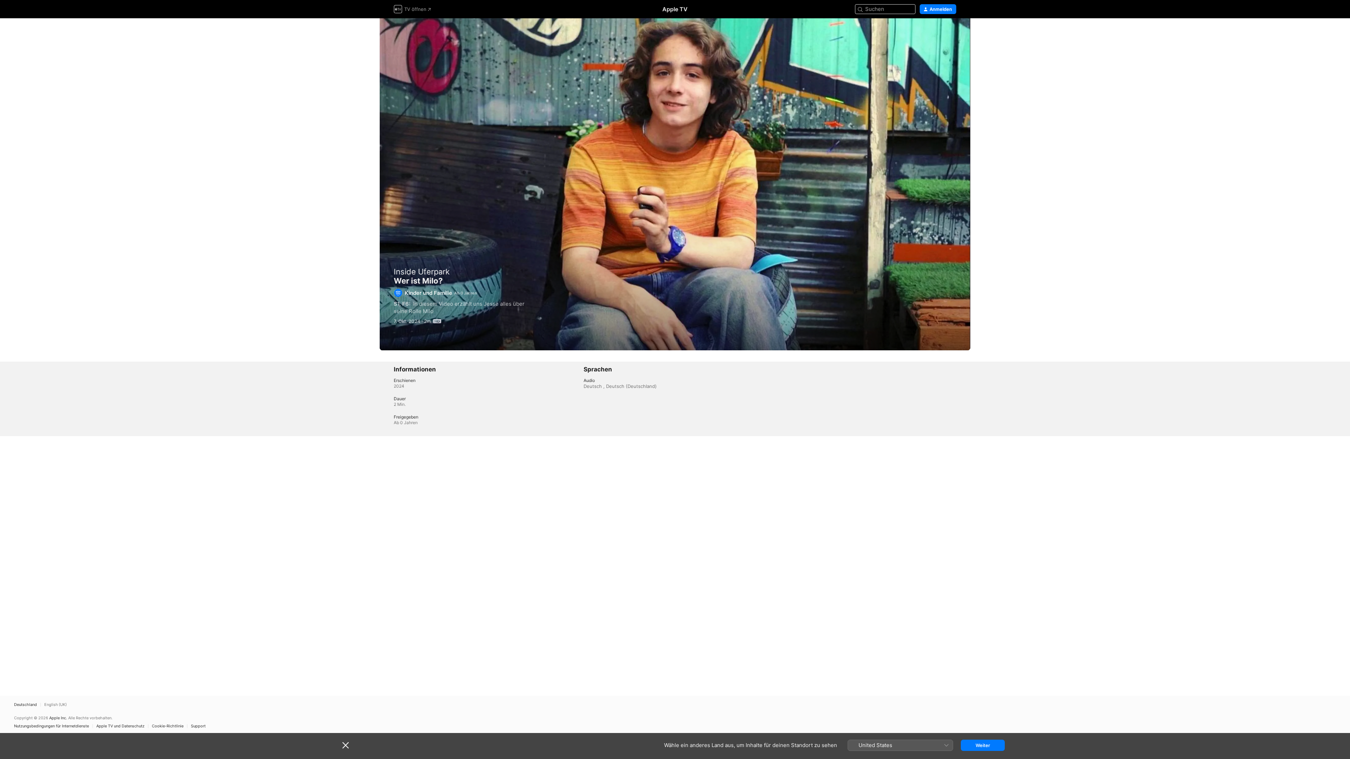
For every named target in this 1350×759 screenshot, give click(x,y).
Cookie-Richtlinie (168, 726)
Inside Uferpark (422, 271)
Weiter (983, 745)
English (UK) (55, 705)
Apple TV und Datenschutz (120, 726)
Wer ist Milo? (675, 184)
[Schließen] (345, 745)
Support (198, 726)
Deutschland (25, 705)
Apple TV (675, 9)
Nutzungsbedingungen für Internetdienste (51, 726)
